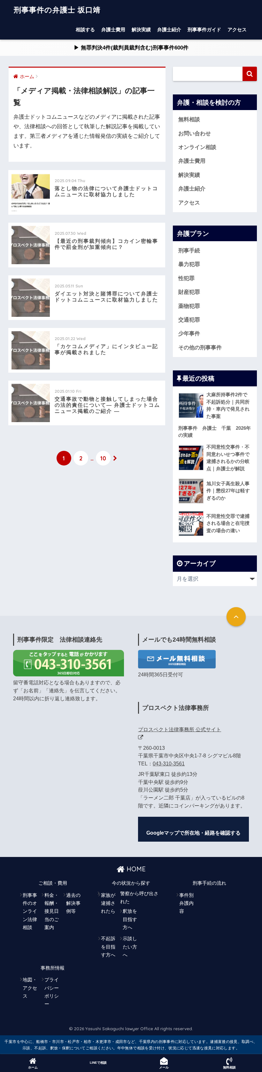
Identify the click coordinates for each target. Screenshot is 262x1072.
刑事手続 (189, 251)
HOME (135, 869)
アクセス (237, 29)
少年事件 (189, 334)
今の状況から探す (131, 883)
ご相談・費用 (52, 883)
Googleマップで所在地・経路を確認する (193, 833)
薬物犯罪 (189, 306)
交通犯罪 (189, 320)
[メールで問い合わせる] (177, 659)
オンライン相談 (197, 147)
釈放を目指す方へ (130, 919)
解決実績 (141, 29)
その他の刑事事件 (200, 348)
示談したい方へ (130, 946)
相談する (85, 29)
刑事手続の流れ (209, 883)
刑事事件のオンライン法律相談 (30, 911)
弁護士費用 (113, 29)
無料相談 (189, 119)
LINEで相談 (98, 1062)
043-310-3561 (169, 763)
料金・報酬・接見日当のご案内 (51, 911)
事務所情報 (53, 968)
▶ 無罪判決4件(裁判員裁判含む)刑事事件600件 (139, 48)
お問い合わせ (194, 133)
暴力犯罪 (189, 264)
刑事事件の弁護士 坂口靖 (57, 9)
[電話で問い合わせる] (68, 663)
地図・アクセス (30, 988)
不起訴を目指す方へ (108, 946)
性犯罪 (186, 278)
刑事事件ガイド (204, 29)
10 (103, 458)
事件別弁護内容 (186, 903)
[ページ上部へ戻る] (236, 616)
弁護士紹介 (169, 29)
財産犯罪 (189, 292)
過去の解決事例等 (73, 903)
